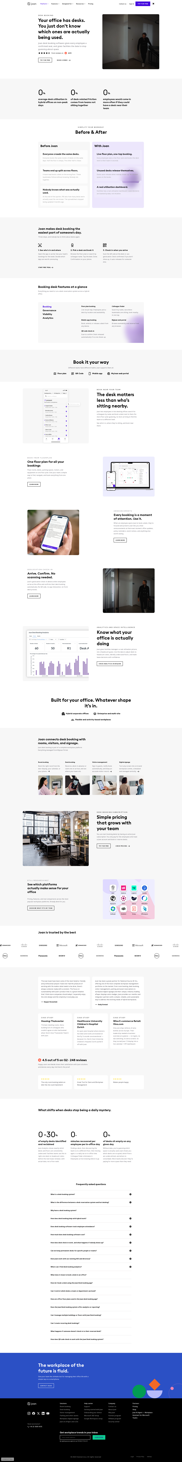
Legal (132, 1456)
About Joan (112, 1409)
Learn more (34, 484)
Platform (43, 4)
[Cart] (153, 3)
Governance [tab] (49, 310)
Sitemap (149, 1456)
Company (111, 1403)
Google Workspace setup (93, 1419)
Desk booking (65, 1409)
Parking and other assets (69, 1416)
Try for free (104, 846)
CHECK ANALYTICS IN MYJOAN (110, 664)
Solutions (63, 1403)
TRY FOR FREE (143, 4)
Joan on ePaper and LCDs (69, 1422)
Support (87, 1406)
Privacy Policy (140, 1456)
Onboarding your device (93, 1412)
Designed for (67, 4)
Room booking (65, 1406)
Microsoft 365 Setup (91, 1416)
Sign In (131, 4)
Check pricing (121, 846)
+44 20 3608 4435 (35, 1427)
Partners (136, 1403)
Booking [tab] (47, 306)
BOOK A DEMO (62, 60)
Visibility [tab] (47, 314)
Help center (88, 1403)
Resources (80, 4)
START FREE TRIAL (44, 267)
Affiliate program (114, 1419)
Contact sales (46, 1386)
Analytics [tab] (48, 317)
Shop (134, 1409)
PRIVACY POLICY (83, 1441)
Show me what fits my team (40, 908)
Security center (114, 1422)
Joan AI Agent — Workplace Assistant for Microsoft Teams (143, 1415)
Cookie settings (7, 1459)
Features (54, 4)
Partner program (114, 1416)
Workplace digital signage (69, 1419)
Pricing (90, 4)
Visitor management (67, 1412)
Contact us (122, 4)
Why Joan (111, 1412)
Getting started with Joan (93, 1409)
